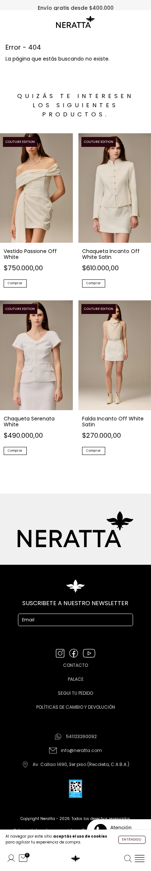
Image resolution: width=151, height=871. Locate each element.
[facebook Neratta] (74, 654)
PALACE (76, 679)
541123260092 (81, 736)
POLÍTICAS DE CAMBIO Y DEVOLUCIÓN (75, 707)
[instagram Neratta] (60, 654)
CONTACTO (75, 665)
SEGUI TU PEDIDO (75, 693)
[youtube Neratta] (89, 654)
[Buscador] (128, 858)
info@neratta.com (81, 750)
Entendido (131, 840)
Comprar (15, 283)
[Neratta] (75, 858)
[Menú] (140, 858)
